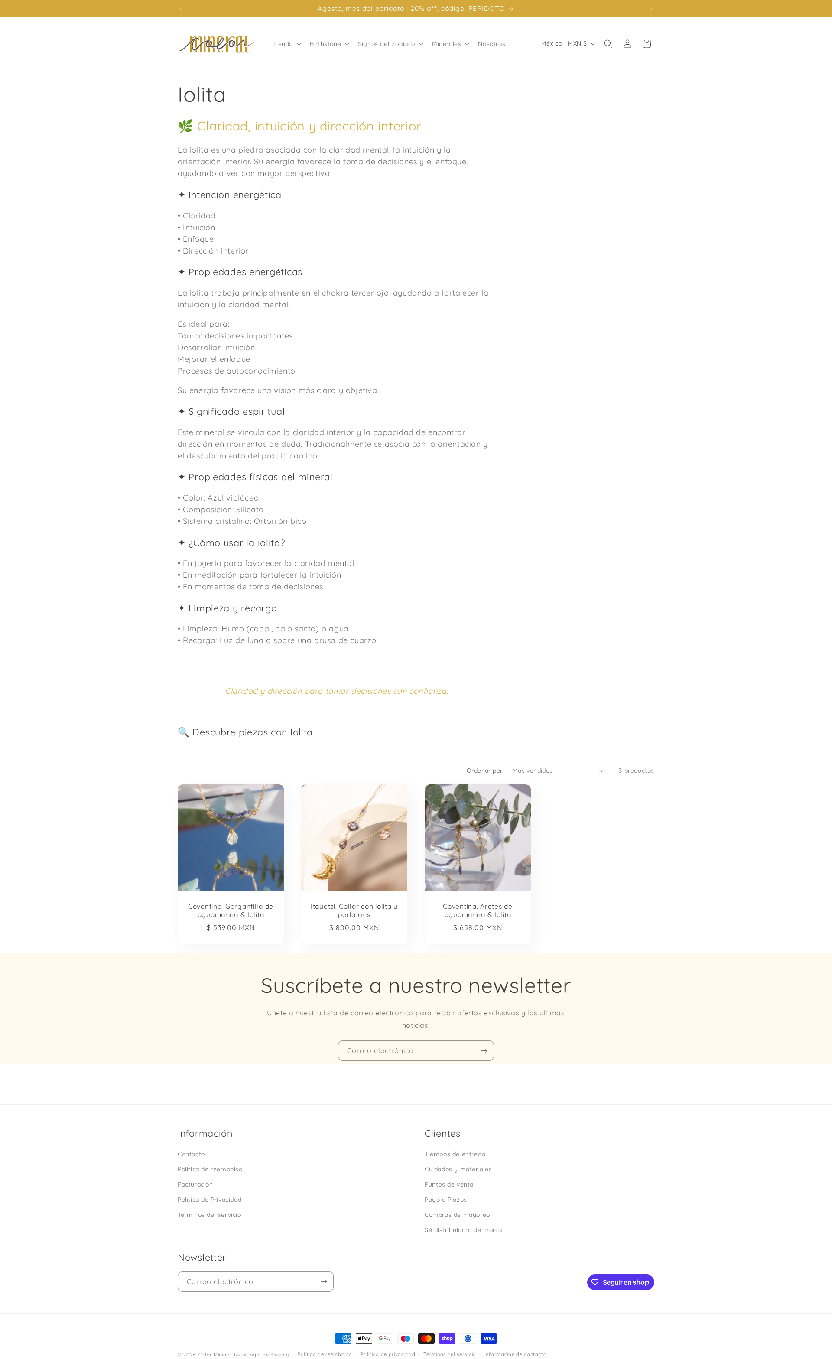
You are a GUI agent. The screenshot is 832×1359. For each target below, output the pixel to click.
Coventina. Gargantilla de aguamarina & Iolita (230, 910)
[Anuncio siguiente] (651, 8)
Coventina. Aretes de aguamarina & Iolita (477, 910)
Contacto (191, 1154)
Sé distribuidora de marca (463, 1230)
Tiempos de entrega (455, 1154)
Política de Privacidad (209, 1199)
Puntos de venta (449, 1184)
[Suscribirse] (484, 1050)
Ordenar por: (485, 770)
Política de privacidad (387, 1354)
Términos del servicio (209, 1215)
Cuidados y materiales (458, 1169)
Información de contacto (515, 1354)
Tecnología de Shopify (261, 1355)
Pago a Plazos (446, 1199)
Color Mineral (215, 1355)
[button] (286, 44)
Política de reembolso (210, 1169)
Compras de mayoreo (457, 1215)
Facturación (195, 1184)
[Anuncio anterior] (180, 8)
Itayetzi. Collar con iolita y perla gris (354, 910)
